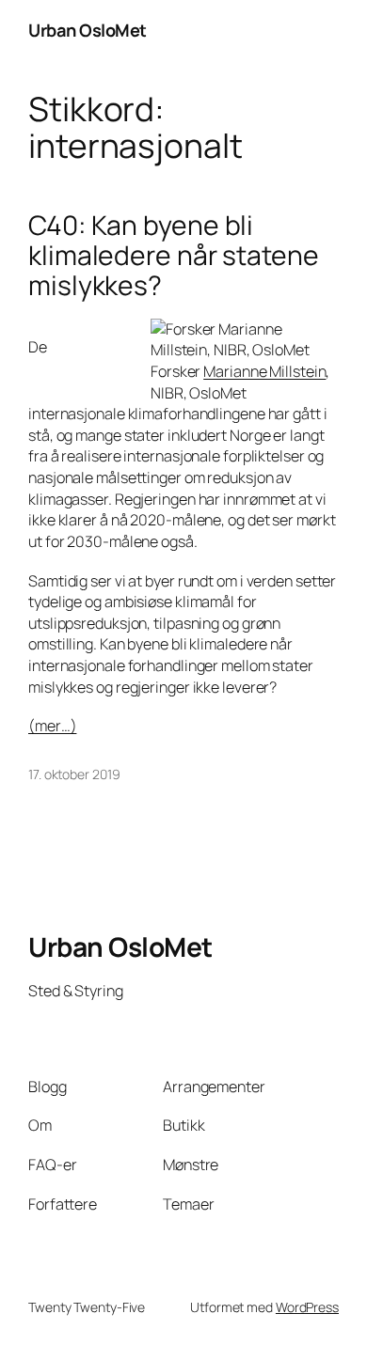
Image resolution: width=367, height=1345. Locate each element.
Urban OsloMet (87, 30)
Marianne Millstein (264, 371)
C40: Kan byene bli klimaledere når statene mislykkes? (173, 255)
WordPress (307, 1307)
